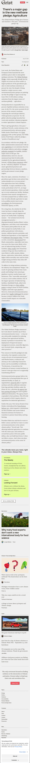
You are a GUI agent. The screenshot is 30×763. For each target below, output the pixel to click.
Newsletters (4, 729)
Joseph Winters (7, 542)
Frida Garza (7, 582)
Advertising (4, 735)
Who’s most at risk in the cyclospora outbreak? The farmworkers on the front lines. (14, 576)
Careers (3, 717)
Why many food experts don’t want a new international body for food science (15, 533)
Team (3, 713)
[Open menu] (27, 2)
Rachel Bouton (5, 644)
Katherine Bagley (8, 636)
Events (3, 731)
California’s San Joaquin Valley (12, 237)
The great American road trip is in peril (14, 633)
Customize (14, 760)
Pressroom (4, 721)
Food (14, 542)
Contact (3, 715)
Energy (3, 693)
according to (6, 203)
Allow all (15, 756)
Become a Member (6, 733)
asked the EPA (15, 383)
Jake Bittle (4, 653)
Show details (22, 752)
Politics (3, 695)
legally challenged (15, 294)
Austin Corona (5, 661)
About (3, 711)
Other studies (12, 248)
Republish (4, 737)
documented (19, 240)
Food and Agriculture (6, 702)
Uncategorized (25, 61)
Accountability (5, 698)
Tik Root (3, 599)
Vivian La (4, 590)
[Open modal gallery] (15, 312)
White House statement (15, 162)
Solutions (4, 697)
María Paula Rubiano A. (9, 54)
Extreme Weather (5, 700)
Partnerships (4, 719)
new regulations (7, 147)
